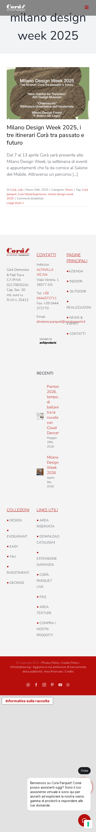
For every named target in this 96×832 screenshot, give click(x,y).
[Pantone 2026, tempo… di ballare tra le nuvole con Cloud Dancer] (40, 416)
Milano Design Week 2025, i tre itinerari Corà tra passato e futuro (45, 135)
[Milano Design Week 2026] (40, 471)
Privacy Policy (50, 663)
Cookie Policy (70, 663)
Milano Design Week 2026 (53, 465)
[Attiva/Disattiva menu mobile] (87, 7)
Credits (69, 672)
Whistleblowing (20, 667)
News (69, 190)
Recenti (45, 373)
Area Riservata (53, 672)
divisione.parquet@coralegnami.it (61, 321)
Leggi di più (14, 203)
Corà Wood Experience (32, 194)
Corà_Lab (16, 190)
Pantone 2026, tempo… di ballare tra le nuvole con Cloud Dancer (54, 409)
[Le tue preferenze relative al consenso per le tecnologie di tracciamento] (88, 824)
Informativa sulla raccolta (27, 701)
